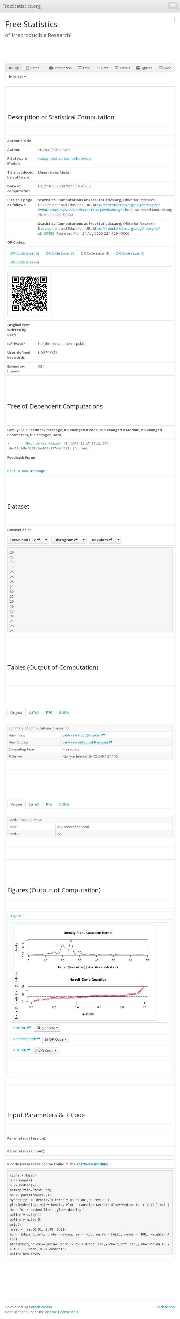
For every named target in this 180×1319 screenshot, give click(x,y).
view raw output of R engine (86, 742)
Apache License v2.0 (61, 1311)
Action (18, 76)
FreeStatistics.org (21, 6)
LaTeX (34, 712)
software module (91, 1164)
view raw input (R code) (82, 735)
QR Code (48, 1028)
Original (16, 712)
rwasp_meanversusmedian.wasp (64, 158)
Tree (86, 68)
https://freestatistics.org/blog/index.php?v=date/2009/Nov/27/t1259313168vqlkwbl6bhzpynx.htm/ (99, 207)
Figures (146, 68)
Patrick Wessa (40, 1306)
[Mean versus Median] (43, 443)
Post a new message (26, 471)
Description (62, 68)
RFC (49, 712)
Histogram (64, 539)
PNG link (20, 1027)
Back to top (165, 1306)
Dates (35, 68)
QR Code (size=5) (130, 253)
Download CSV (23, 539)
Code (167, 68)
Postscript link (25, 1038)
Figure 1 (17, 915)
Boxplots (100, 539)
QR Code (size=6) (24, 262)
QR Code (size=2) (24, 253)
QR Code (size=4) (95, 253)
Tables (124, 68)
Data (105, 68)
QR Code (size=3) (59, 253)
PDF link (20, 1050)
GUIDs (64, 712)
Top (16, 68)
